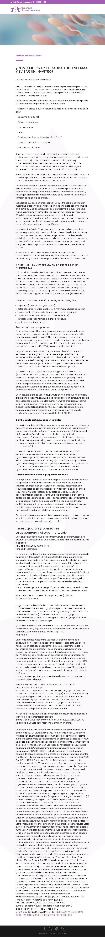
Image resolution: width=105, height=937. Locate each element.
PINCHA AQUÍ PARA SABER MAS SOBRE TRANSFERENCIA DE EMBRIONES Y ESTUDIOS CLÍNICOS (49, 913)
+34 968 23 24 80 (39, 2)
